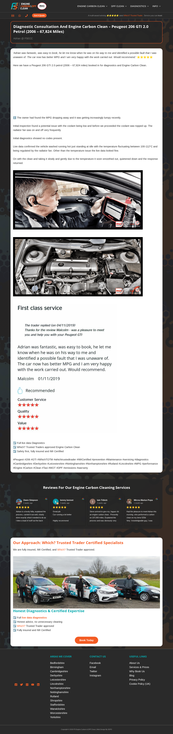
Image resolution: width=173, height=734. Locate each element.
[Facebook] (16, 684)
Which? (61, 549)
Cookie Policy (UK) (139, 683)
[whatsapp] (20, 15)
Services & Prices (139, 667)
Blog (131, 675)
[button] (106, 6)
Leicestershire (58, 679)
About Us (134, 663)
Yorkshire (55, 717)
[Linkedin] (38, 684)
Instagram (95, 675)
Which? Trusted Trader (133, 15)
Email (93, 667)
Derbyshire (56, 675)
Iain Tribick (102, 500)
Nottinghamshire (59, 692)
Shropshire (56, 700)
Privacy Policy (137, 679)
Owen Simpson (30, 500)
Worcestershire (58, 713)
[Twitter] (21, 684)
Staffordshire (57, 704)
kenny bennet (66, 500)
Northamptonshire (60, 688)
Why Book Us (137, 671)
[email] (13, 15)
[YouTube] (32, 684)
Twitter (93, 671)
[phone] (27, 15)
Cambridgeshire (59, 671)
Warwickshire (57, 708)
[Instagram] (27, 684)
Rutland (54, 696)
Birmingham (57, 667)
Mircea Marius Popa (143, 500)
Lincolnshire (56, 683)
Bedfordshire (57, 663)
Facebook (95, 663)
